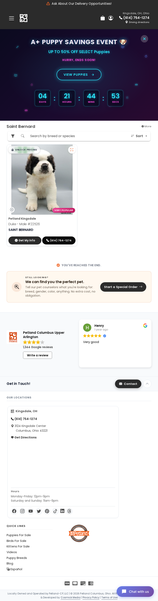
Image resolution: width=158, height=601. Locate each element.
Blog (10, 563)
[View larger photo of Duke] (72, 150)
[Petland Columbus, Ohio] (23, 18)
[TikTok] (55, 511)
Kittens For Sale (18, 546)
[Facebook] (14, 511)
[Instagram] (22, 511)
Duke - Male (24, 224)
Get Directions (25, 437)
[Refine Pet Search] (13, 136)
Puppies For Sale (19, 535)
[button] (24, 150)
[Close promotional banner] (144, 38)
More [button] (147, 126)
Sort (139, 136)
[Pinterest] (47, 511)
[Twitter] (39, 511)
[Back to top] (147, 384)
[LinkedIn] (62, 511)
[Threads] (69, 511)
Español (16, 569)
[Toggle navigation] (11, 18)
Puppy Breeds (17, 558)
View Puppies (76, 74)
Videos (12, 552)
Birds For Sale (16, 541)
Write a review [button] (37, 355)
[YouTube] (30, 511)
